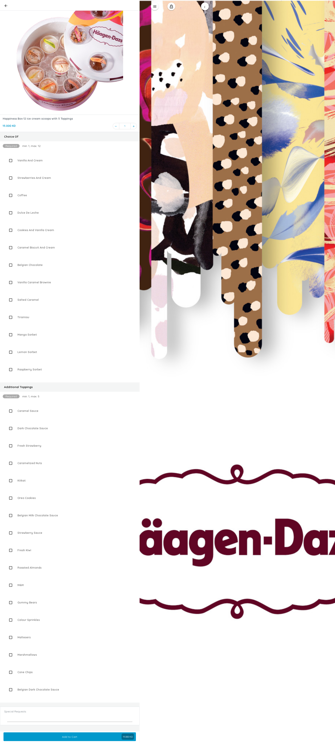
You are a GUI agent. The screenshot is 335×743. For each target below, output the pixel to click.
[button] (70, 136)
